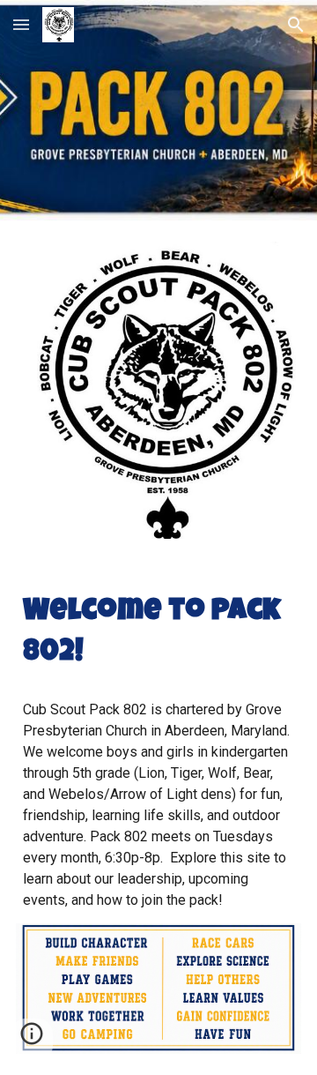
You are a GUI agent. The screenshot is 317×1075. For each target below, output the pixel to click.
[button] (21, 24)
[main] (158, 634)
